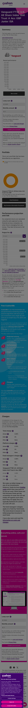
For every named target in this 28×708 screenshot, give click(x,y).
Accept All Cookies (11, 705)
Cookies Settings (12, 698)
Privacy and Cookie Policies (7, 695)
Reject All (12, 702)
